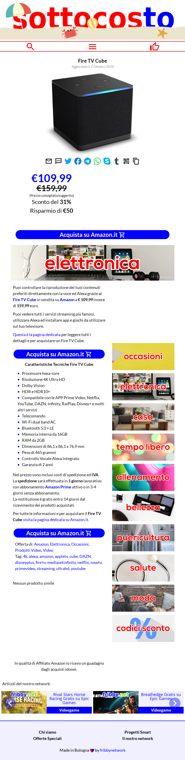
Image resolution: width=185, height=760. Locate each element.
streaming (46, 568)
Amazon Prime (58, 486)
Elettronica (60, 544)
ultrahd (62, 568)
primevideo (25, 568)
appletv (61, 556)
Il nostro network (137, 738)
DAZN (85, 556)
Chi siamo (47, 732)
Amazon (41, 544)
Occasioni (80, 544)
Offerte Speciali (47, 738)
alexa (33, 556)
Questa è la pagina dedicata (36, 334)
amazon (46, 556)
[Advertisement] (133, 198)
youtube (78, 568)
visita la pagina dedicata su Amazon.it (55, 519)
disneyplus (24, 562)
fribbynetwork (112, 750)
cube (73, 556)
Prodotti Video (28, 550)
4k (25, 556)
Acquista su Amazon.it (89, 234)
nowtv (96, 562)
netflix (83, 562)
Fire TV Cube (24, 299)
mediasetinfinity (61, 562)
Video (48, 550)
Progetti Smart (138, 732)
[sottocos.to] (92, 38)
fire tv (41, 562)
